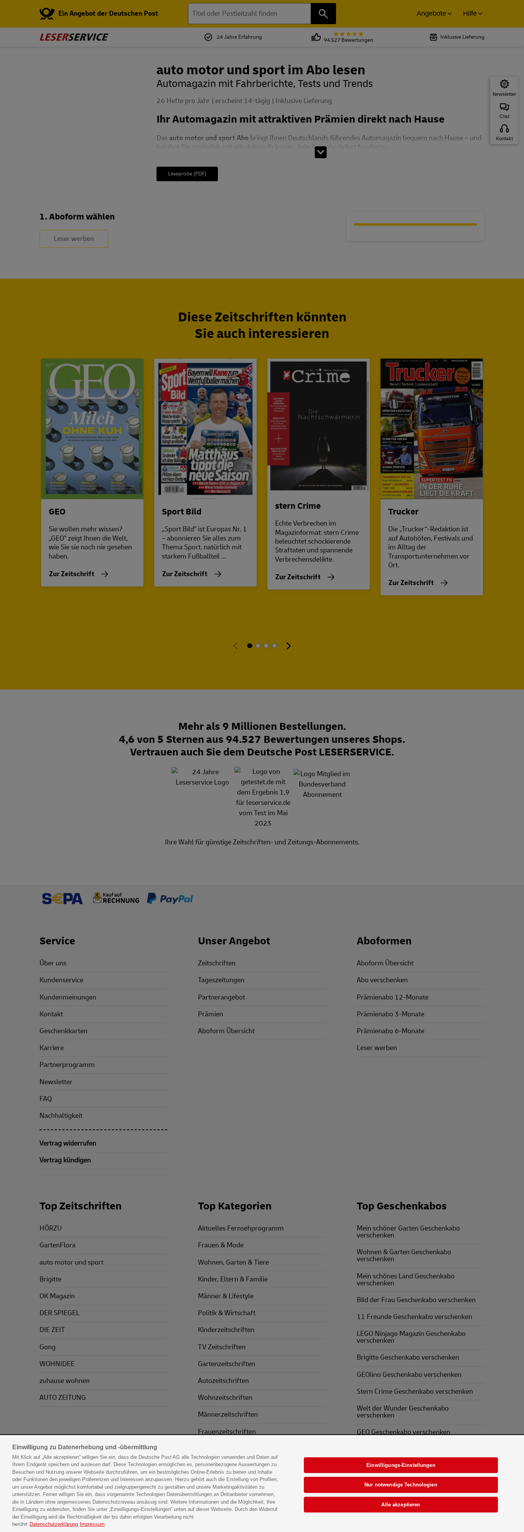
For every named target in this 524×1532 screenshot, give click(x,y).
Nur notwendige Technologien (400, 1485)
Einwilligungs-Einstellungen (400, 1465)
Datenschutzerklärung (54, 1524)
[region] (262, 1484)
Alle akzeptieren (400, 1504)
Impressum (92, 1524)
